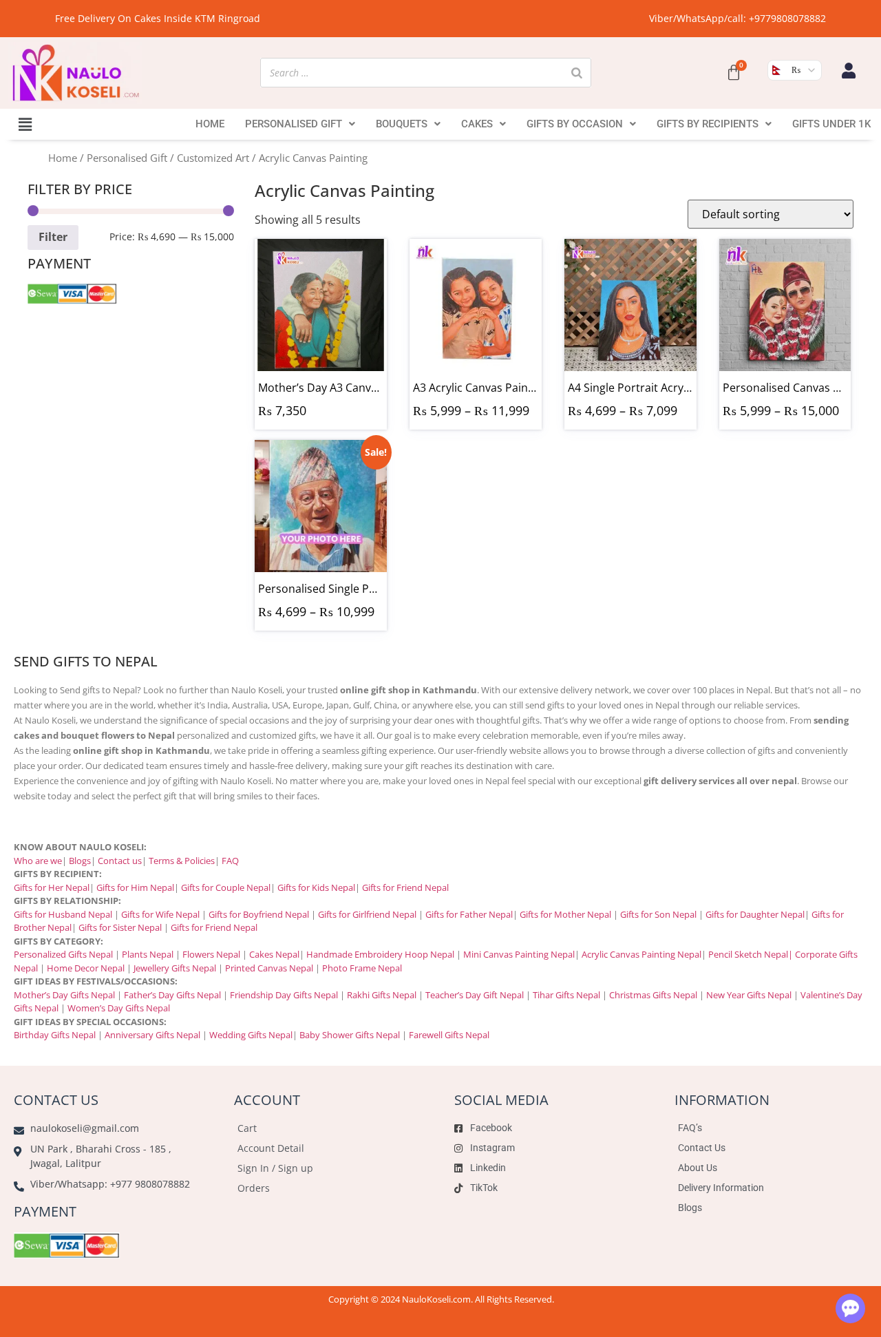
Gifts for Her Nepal (51, 887)
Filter (53, 236)
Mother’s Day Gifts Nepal (64, 995)
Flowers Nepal (211, 954)
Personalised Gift (293, 124)
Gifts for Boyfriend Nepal (259, 914)
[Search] (577, 73)
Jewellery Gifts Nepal (175, 968)
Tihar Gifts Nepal (566, 995)
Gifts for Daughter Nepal (755, 914)
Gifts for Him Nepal (135, 887)
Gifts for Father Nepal (469, 914)
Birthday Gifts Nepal (55, 1035)
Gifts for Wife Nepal (160, 914)
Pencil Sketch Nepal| (750, 954)
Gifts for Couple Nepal (225, 887)
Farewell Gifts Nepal (449, 1035)
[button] (25, 124)
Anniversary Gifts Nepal (151, 1035)
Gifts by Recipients (707, 124)
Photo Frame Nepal (362, 968)
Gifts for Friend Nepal (404, 887)
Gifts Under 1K (831, 124)
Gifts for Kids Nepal (316, 887)
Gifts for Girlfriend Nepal (367, 914)
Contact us (120, 860)
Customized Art (213, 158)
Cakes (477, 124)
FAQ (230, 860)
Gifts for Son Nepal (658, 914)
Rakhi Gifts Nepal (381, 995)
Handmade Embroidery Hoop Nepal (380, 954)
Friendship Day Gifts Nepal (284, 995)
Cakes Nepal (274, 954)
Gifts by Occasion (575, 124)
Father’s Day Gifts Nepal (172, 995)
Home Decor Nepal (86, 968)
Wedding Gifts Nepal (251, 1035)
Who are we (38, 860)
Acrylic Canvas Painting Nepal (641, 954)
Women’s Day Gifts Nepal (118, 1008)
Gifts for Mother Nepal (565, 914)
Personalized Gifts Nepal (63, 954)
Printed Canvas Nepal (269, 968)
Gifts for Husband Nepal (63, 914)
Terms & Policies (182, 860)
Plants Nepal (147, 954)
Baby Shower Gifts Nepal (349, 1035)
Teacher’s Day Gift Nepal (474, 995)
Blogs (80, 860)
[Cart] (733, 73)
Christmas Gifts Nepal (653, 995)
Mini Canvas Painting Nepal (519, 954)
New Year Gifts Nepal (749, 995)
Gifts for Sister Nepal (120, 927)
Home (209, 124)
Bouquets (401, 124)
